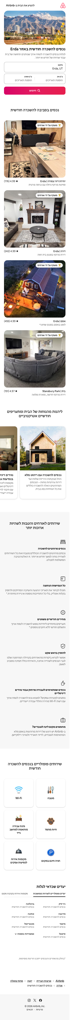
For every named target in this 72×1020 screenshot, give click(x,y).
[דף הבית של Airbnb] (62, 5)
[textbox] (50, 80)
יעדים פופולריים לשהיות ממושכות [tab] (49, 893)
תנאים (30, 1009)
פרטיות (39, 1009)
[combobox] (35, 69)
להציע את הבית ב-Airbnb (20, 5)
